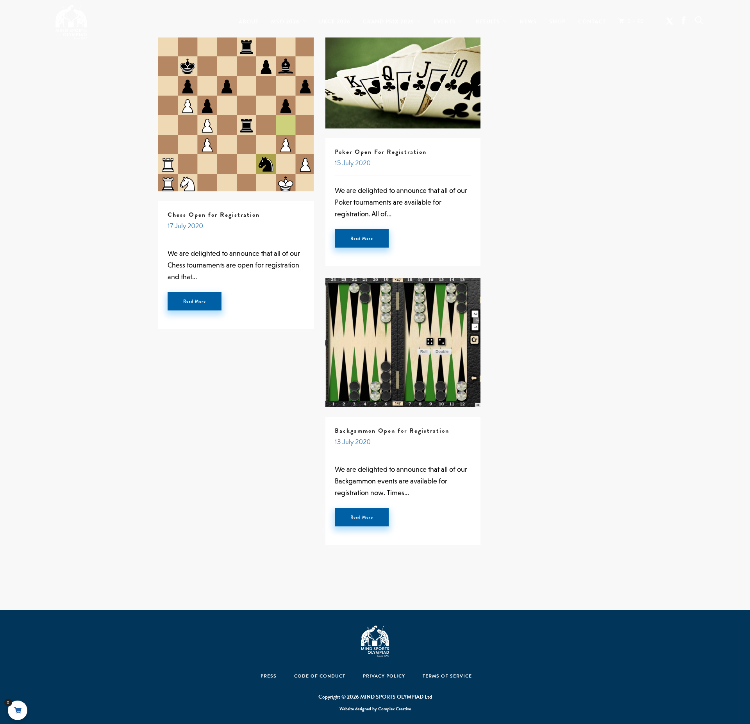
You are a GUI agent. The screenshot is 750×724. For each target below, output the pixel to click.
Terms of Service (447, 675)
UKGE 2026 (334, 20)
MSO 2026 (285, 20)
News (528, 20)
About (249, 20)
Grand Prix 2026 (388, 20)
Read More (194, 301)
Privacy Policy (384, 675)
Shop (557, 20)
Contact (592, 20)
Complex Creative (394, 708)
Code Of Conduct (319, 675)
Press (269, 675)
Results (487, 20)
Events (445, 20)
